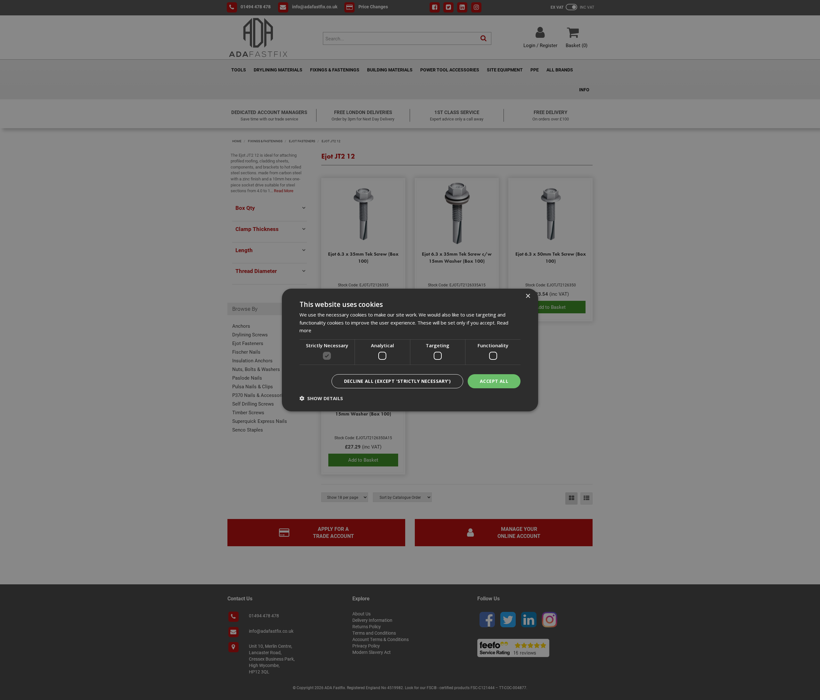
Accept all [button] (494, 381)
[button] (321, 398)
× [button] (527, 296)
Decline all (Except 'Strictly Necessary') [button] (397, 381)
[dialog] (410, 350)
